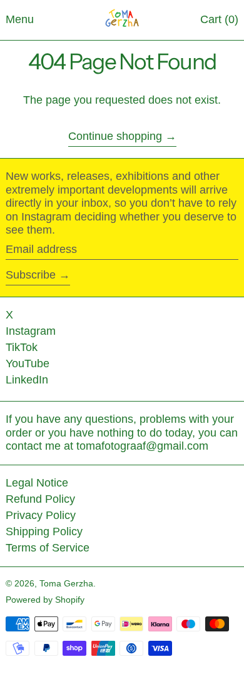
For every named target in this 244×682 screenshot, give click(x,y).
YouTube (27, 363)
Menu (20, 19)
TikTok (22, 347)
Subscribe (31, 275)
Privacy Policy (41, 515)
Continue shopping (115, 136)
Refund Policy (40, 499)
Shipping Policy (44, 531)
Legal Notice (37, 483)
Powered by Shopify (45, 600)
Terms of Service (47, 547)
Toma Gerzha (66, 583)
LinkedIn (27, 379)
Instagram (31, 331)
